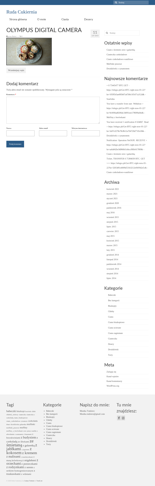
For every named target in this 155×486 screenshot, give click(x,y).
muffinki (31, 424)
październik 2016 (114, 208)
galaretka (23, 424)
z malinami (13, 456)
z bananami (28, 434)
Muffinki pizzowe (114, 64)
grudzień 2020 (113, 203)
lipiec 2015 (111, 227)
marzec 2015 (112, 245)
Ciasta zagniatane (115, 333)
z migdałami (29, 460)
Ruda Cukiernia (21, 12)
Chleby (111, 311)
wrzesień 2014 (113, 269)
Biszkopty (112, 306)
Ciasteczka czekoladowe (117, 54)
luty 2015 (111, 250)
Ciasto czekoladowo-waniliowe (120, 59)
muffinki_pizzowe (12, 428)
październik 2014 (114, 264)
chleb (34, 411)
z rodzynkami (15, 467)
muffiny (23, 427)
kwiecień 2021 (113, 189)
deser (8, 424)
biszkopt (21, 411)
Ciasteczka (112, 339)
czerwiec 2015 (113, 231)
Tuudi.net (39, 481)
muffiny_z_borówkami (14, 431)
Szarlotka (111, 99)
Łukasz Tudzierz (29, 481)
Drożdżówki (113, 349)
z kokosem (19, 450)
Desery (111, 344)
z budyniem (28, 437)
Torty (110, 355)
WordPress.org (113, 386)
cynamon (24, 421)
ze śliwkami (23, 441)
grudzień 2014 (113, 255)
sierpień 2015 (112, 222)
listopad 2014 (112, 259)
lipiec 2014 (111, 278)
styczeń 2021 (112, 198)
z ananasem (19, 434)
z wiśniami (26, 474)
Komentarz (11, 94)
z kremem (29, 453)
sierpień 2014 (112, 273)
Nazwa (8, 128)
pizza (29, 431)
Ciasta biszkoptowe (116, 322)
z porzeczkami (29, 463)
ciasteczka (22, 414)
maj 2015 (111, 236)
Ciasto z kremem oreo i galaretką (121, 50)
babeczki (11, 411)
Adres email (43, 128)
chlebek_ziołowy (12, 414)
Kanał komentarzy (114, 381)
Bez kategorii (113, 300)
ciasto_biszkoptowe (21, 418)
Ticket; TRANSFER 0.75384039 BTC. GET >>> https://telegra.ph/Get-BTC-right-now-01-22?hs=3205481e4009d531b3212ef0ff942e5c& (127, 163)
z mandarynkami (27, 457)
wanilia (33, 431)
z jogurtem (25, 449)
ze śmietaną (20, 442)
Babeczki (112, 295)
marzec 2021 (112, 194)
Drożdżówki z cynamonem (118, 69)
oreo (24, 431)
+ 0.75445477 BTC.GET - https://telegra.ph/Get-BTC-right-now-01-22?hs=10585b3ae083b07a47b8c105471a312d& (126, 90)
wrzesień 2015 (113, 217)
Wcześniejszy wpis (16, 70)
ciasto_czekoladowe (13, 421)
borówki (28, 411)
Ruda (14, 36)
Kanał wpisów (113, 376)
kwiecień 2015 (113, 241)
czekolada (33, 421)
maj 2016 (111, 212)
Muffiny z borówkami (116, 117)
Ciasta (110, 317)
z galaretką (29, 445)
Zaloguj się (111, 372)
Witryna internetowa (79, 128)
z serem (29, 467)
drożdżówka (15, 424)
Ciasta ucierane (114, 328)
